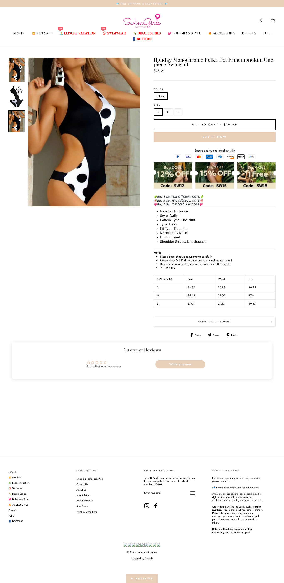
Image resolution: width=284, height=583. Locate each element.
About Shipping (84, 500)
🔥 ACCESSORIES (221, 33)
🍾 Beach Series (147, 33)
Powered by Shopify (142, 558)
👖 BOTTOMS (142, 39)
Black (161, 96)
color (159, 89)
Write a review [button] (180, 364)
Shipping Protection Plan (89, 478)
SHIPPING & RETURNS (215, 321)
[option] (142, 3)
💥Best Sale (42, 33)
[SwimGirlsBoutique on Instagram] (146, 505)
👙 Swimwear (114, 33)
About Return (83, 495)
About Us (81, 490)
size (157, 105)
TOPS (267, 33)
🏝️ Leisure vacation (77, 33)
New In (19, 33)
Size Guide (82, 506)
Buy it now (215, 137)
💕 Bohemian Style (184, 33)
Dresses (249, 33)
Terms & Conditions (86, 511)
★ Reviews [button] (142, 579)
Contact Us (82, 484)
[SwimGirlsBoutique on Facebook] (155, 505)
